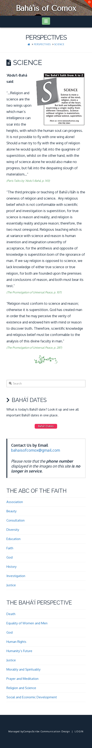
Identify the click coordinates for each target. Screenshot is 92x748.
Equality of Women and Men (26, 623)
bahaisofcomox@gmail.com (35, 450)
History (11, 567)
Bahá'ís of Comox (46, 8)
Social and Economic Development (31, 697)
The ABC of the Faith (36, 491)
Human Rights (16, 642)
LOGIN (79, 731)
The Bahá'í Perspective (39, 602)
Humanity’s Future (19, 651)
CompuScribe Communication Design (46, 731)
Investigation (15, 576)
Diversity (12, 530)
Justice (11, 585)
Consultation (15, 520)
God (9, 557)
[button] (46, 21)
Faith (9, 548)
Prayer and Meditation (22, 679)
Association (14, 502)
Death (10, 614)
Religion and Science (21, 688)
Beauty (11, 511)
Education (13, 539)
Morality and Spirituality (23, 669)
